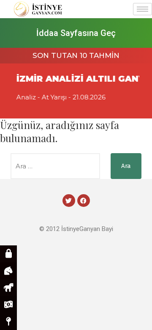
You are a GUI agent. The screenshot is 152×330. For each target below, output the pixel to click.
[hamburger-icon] (142, 9)
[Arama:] (55, 166)
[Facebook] (83, 200)
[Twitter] (68, 200)
